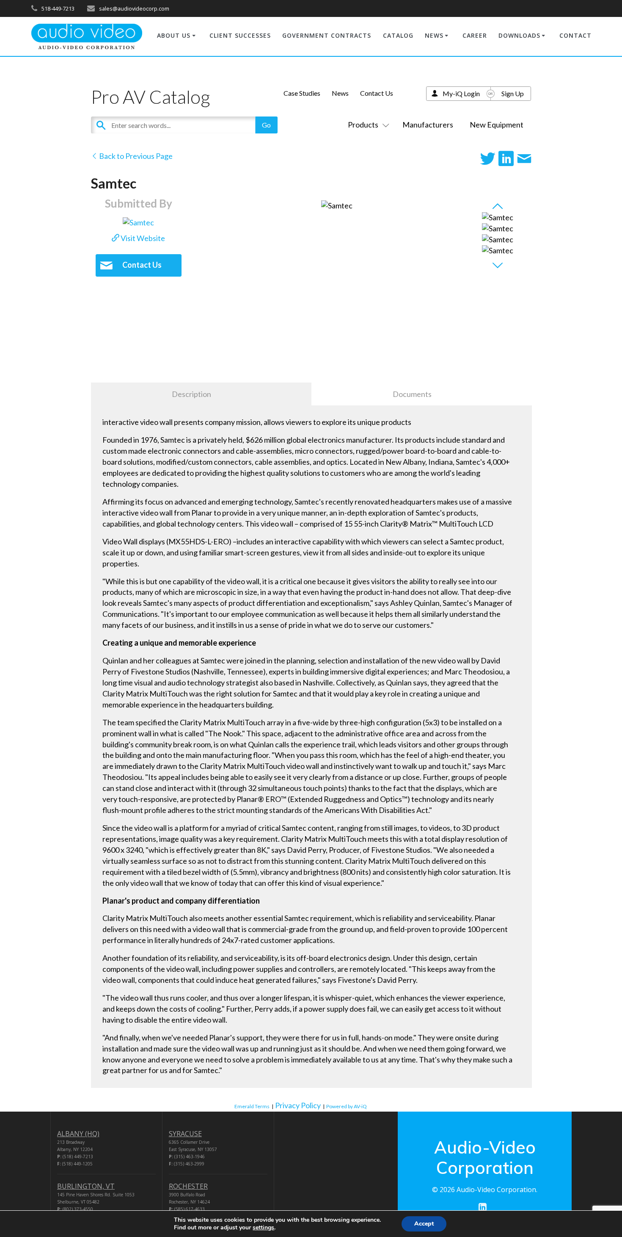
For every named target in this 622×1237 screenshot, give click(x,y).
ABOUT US (173, 35)
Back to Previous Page (135, 156)
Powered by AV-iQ (346, 1106)
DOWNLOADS (519, 35)
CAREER (474, 35)
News (340, 93)
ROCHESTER (188, 1186)
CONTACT (575, 35)
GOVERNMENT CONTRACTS (326, 35)
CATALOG (398, 35)
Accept (424, 1224)
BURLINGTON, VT (86, 1186)
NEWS (434, 35)
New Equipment (496, 124)
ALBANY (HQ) (78, 1133)
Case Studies (301, 93)
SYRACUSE (185, 1133)
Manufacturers (427, 124)
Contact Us (376, 93)
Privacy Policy (298, 1105)
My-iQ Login (461, 93)
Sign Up (512, 93)
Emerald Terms (252, 1106)
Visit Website (142, 238)
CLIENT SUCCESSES (240, 35)
